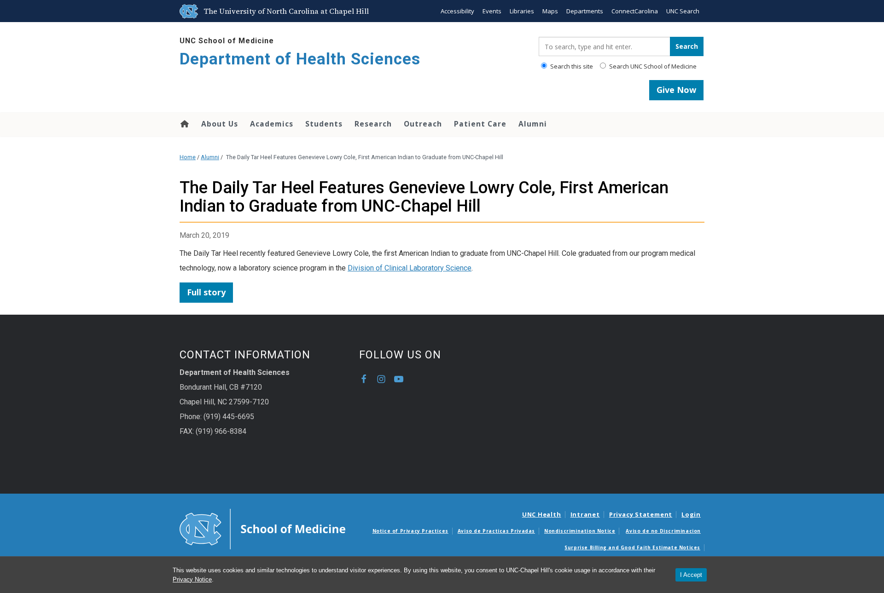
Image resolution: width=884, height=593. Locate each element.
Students (324, 124)
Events (492, 11)
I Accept (691, 574)
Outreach (423, 124)
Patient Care (480, 124)
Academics (271, 124)
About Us (219, 124)
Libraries (522, 11)
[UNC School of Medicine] (262, 528)
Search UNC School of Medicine (652, 66)
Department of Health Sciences (300, 59)
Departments (584, 11)
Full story (206, 292)
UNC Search (682, 11)
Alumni (532, 124)
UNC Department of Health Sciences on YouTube (398, 379)
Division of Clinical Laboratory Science (409, 268)
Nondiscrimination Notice (579, 531)
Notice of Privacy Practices (410, 531)
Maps (550, 11)
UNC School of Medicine (227, 40)
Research (373, 124)
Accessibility (457, 11)
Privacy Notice (192, 579)
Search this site (571, 66)
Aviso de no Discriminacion (663, 531)
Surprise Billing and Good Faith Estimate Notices (632, 547)
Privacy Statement (640, 514)
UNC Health (541, 514)
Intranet (585, 514)
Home (184, 124)
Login (691, 514)
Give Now (676, 89)
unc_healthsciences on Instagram (381, 379)
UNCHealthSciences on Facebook (363, 379)
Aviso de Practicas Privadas (496, 531)
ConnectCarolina (634, 11)
